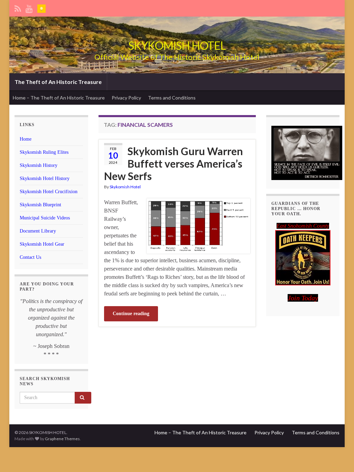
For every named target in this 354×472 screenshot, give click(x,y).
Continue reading (131, 313)
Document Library (38, 231)
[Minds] (41, 7)
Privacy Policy (126, 98)
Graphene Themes (62, 438)
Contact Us (30, 257)
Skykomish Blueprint (40, 204)
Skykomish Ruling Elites (44, 152)
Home (25, 139)
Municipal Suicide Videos (45, 217)
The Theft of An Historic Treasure (58, 81)
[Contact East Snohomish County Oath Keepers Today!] (303, 257)
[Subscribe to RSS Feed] (18, 7)
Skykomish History (38, 165)
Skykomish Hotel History (44, 178)
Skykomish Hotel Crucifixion (48, 191)
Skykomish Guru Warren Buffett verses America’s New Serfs (173, 163)
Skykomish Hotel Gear (42, 244)
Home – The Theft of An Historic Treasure (59, 98)
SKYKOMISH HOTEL (177, 45)
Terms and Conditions (172, 98)
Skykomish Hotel (125, 186)
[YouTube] (29, 7)
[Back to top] (338, 456)
